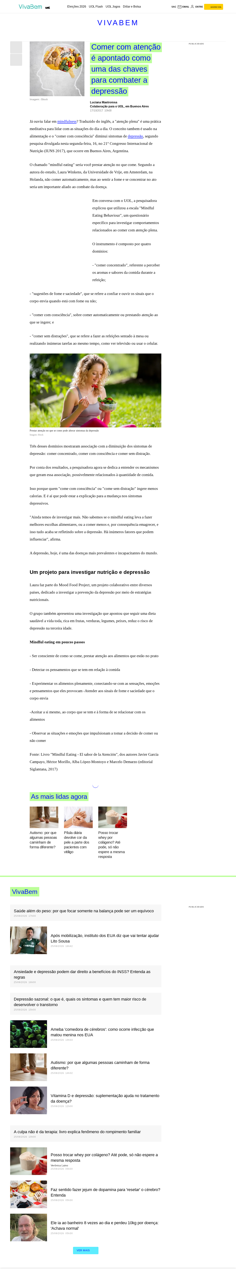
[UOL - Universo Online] (47, 7)
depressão (135, 136)
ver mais (83, 1250)
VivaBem (118, 23)
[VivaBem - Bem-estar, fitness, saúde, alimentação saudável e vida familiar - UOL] (31, 6)
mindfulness (67, 121)
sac (173, 7)
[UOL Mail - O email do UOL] (183, 7)
